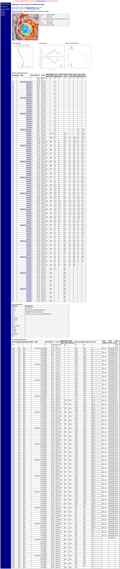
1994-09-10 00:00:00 (25, 113)
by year (2, 10)
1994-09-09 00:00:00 (25, 97)
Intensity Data (33, 11)
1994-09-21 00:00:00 (25, 289)
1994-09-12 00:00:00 (25, 145)
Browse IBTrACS (5, 9)
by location (3, 14)
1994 (13, 4)
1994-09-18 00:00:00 (25, 241)
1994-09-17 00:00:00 (25, 225)
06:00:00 (28, 85)
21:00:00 (28, 95)
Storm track (15, 11)
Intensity (21, 11)
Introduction (4, 6)
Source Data (41, 11)
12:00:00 (28, 89)
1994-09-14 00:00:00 (25, 177)
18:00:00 (28, 93)
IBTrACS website (30, 7)
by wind (2, 13)
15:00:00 (28, 91)
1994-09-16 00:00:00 (25, 209)
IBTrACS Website (41, 1)
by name (3, 11)
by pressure (3, 12)
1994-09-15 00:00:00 (25, 193)
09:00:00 (28, 88)
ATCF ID (3, 15)
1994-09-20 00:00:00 (25, 273)
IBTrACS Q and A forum (33, 8)
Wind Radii (26, 11)
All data (47, 11)
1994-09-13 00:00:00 (25, 161)
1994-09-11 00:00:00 (25, 129)
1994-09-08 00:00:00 (25, 82)
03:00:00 (28, 83)
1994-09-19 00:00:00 (25, 257)
